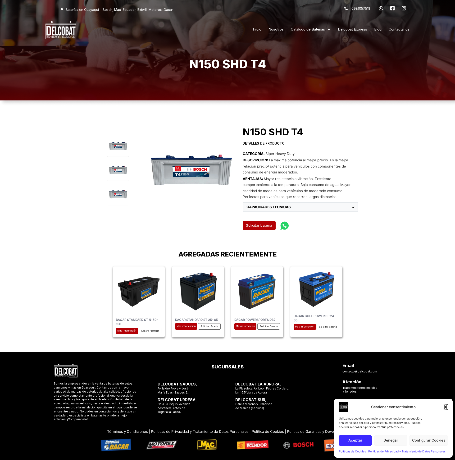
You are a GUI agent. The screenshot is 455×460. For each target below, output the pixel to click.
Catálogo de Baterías (308, 29)
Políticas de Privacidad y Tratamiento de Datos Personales (407, 451)
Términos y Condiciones (127, 431)
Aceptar (355, 440)
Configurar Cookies (428, 440)
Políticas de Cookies (352, 451)
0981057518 (360, 8)
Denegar (390, 440)
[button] (445, 407)
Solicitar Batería (150, 330)
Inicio (257, 29)
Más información (126, 330)
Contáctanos (399, 29)
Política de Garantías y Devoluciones (317, 431)
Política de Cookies (268, 431)
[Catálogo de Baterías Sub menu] (329, 29)
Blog (378, 29)
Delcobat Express (352, 29)
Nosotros (276, 29)
